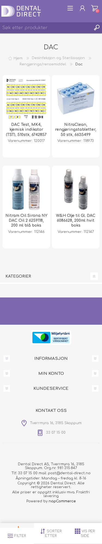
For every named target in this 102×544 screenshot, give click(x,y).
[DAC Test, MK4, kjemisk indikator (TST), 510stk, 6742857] (26, 99)
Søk (96, 27)
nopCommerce (62, 501)
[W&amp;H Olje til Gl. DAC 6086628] (76, 189)
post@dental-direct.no (69, 473)
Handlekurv (94, 8)
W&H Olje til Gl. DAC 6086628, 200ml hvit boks (75, 220)
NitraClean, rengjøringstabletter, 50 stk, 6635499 (75, 129)
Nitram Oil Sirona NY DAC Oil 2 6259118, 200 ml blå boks (26, 220)
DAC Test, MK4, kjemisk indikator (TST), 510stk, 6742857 (26, 129)
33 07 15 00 (28, 473)
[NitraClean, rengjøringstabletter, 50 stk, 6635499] (76, 99)
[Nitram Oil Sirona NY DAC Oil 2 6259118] (26, 189)
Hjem (18, 58)
